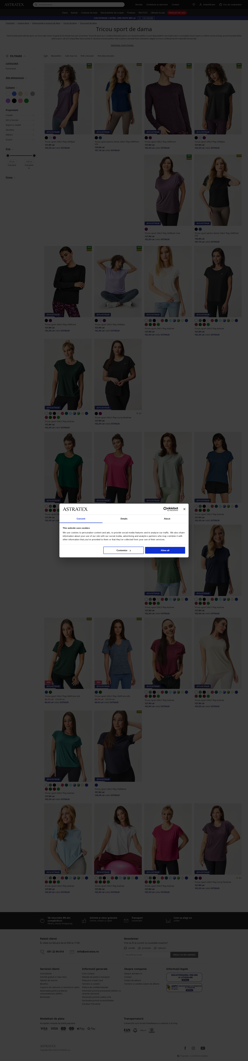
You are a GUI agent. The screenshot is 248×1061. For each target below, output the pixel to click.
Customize (122, 550)
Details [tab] (124, 518)
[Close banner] (184, 509)
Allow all (165, 550)
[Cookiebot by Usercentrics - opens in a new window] (165, 509)
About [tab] (167, 518)
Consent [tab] (81, 518)
